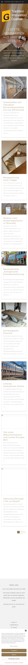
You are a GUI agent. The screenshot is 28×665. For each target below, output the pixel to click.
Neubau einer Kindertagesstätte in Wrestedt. (11, 205)
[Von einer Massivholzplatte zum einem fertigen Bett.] (14, 422)
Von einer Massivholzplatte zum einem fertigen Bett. (11, 418)
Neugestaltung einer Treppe (11, 154)
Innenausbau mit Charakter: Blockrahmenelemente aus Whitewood (11, 83)
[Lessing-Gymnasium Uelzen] (14, 370)
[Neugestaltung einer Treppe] (14, 157)
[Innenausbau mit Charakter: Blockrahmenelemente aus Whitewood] (14, 88)
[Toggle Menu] (2, 2)
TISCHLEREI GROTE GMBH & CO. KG (14, 1)
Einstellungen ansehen (14, 658)
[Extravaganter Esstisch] (14, 314)
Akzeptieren (14, 650)
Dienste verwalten (13, 646)
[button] (26, 630)
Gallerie (17, 83)
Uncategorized (14, 93)
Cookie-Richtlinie (8, 662)
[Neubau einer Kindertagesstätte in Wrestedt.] (14, 208)
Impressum (21, 662)
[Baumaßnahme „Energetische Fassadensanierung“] (14, 258)
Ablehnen (14, 654)
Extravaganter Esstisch (11, 312)
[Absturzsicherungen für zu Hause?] (14, 481)
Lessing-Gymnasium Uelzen (11, 368)
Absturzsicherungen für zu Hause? (11, 478)
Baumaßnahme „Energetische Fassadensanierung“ (11, 255)
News (14, 263)
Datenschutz (15, 662)
